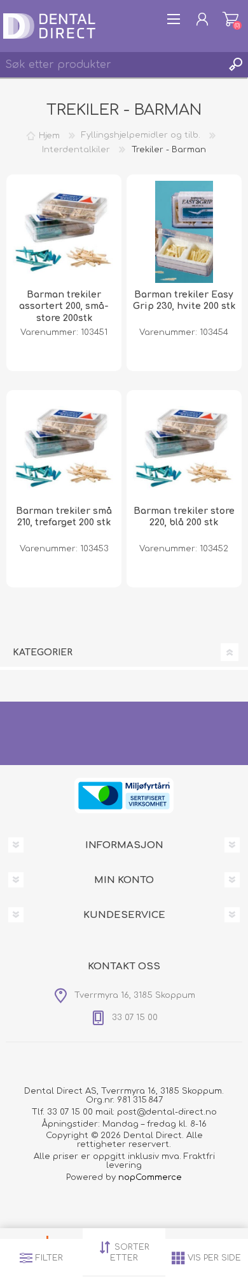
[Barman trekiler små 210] (64, 447)
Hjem (49, 135)
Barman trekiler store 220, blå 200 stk (184, 516)
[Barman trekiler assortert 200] (64, 232)
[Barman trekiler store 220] (184, 447)
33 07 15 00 (70, 1112)
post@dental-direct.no (167, 1112)
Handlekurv (230, 19)
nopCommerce (150, 1177)
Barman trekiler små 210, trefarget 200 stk (64, 516)
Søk (235, 64)
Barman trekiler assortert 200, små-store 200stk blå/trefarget (64, 312)
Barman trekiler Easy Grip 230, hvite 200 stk (184, 300)
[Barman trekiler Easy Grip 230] (184, 232)
